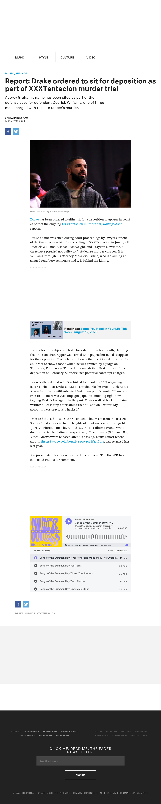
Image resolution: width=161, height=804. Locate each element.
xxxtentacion (46, 613)
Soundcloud (119, 735)
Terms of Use (50, 731)
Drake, (19, 613)
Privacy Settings (83, 793)
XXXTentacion (72, 224)
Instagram (140, 731)
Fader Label (45, 735)
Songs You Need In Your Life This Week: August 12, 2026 (95, 330)
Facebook (111, 731)
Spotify (134, 735)
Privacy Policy (69, 731)
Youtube (126, 731)
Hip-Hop (21, 73)
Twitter (97, 731)
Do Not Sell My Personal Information (122, 793)
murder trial (92, 224)
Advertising (32, 731)
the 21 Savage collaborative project (72, 441)
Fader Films (62, 735)
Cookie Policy (27, 735)
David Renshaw (18, 117)
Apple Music (101, 735)
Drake (34, 219)
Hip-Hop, (30, 613)
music (9, 73)
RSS (145, 735)
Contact (16, 731)
